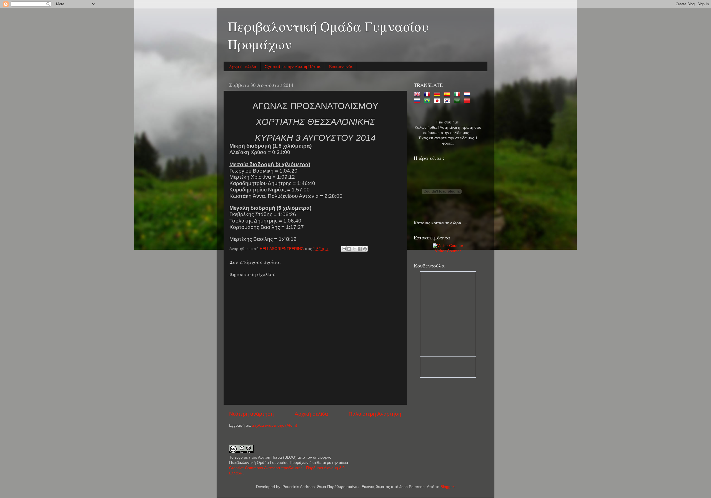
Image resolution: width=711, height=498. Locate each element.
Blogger (447, 487)
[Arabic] (458, 101)
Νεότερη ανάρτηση (251, 414)
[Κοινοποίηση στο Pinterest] (365, 249)
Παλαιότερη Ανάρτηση (375, 414)
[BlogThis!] (349, 249)
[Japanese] (438, 101)
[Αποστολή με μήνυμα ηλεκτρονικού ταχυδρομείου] (344, 249)
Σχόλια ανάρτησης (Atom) (274, 425)
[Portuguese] (428, 101)
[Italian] (458, 94)
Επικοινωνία (340, 66)
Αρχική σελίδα (242, 66)
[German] (438, 94)
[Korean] (448, 101)
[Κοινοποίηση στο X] (354, 249)
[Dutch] (468, 94)
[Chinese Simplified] (468, 101)
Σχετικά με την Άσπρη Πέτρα (293, 66)
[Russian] (418, 101)
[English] (418, 94)
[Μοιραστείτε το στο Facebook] (359, 249)
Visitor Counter (448, 251)
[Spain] (448, 94)
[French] (428, 94)
